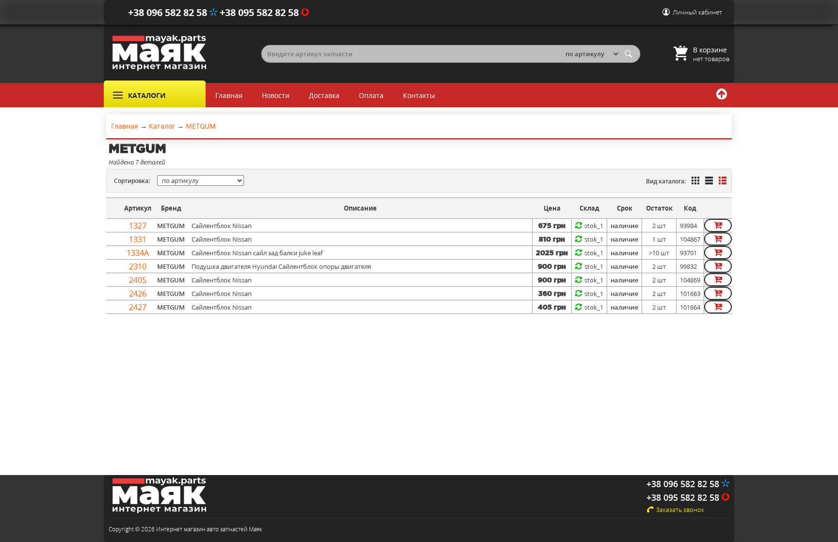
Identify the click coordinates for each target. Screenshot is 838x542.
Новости (276, 95)
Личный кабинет (697, 12)
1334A (138, 252)
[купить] (718, 225)
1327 (137, 225)
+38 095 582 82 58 (260, 12)
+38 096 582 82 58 (169, 12)
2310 (137, 266)
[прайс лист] (721, 181)
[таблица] (708, 181)
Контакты (419, 95)
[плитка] (694, 181)
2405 (137, 280)
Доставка (324, 95)
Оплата (371, 95)
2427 (137, 307)
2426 (137, 293)
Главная (228, 95)
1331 (137, 239)
